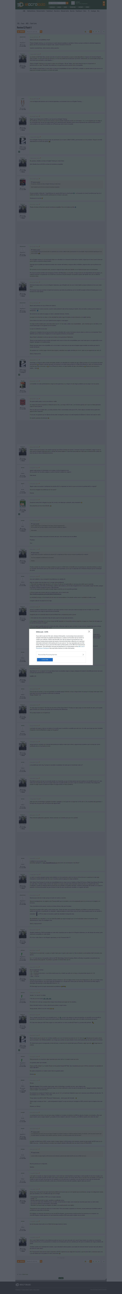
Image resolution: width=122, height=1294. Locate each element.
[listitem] (61, 654)
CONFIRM (45, 659)
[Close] (89, 632)
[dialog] (61, 647)
